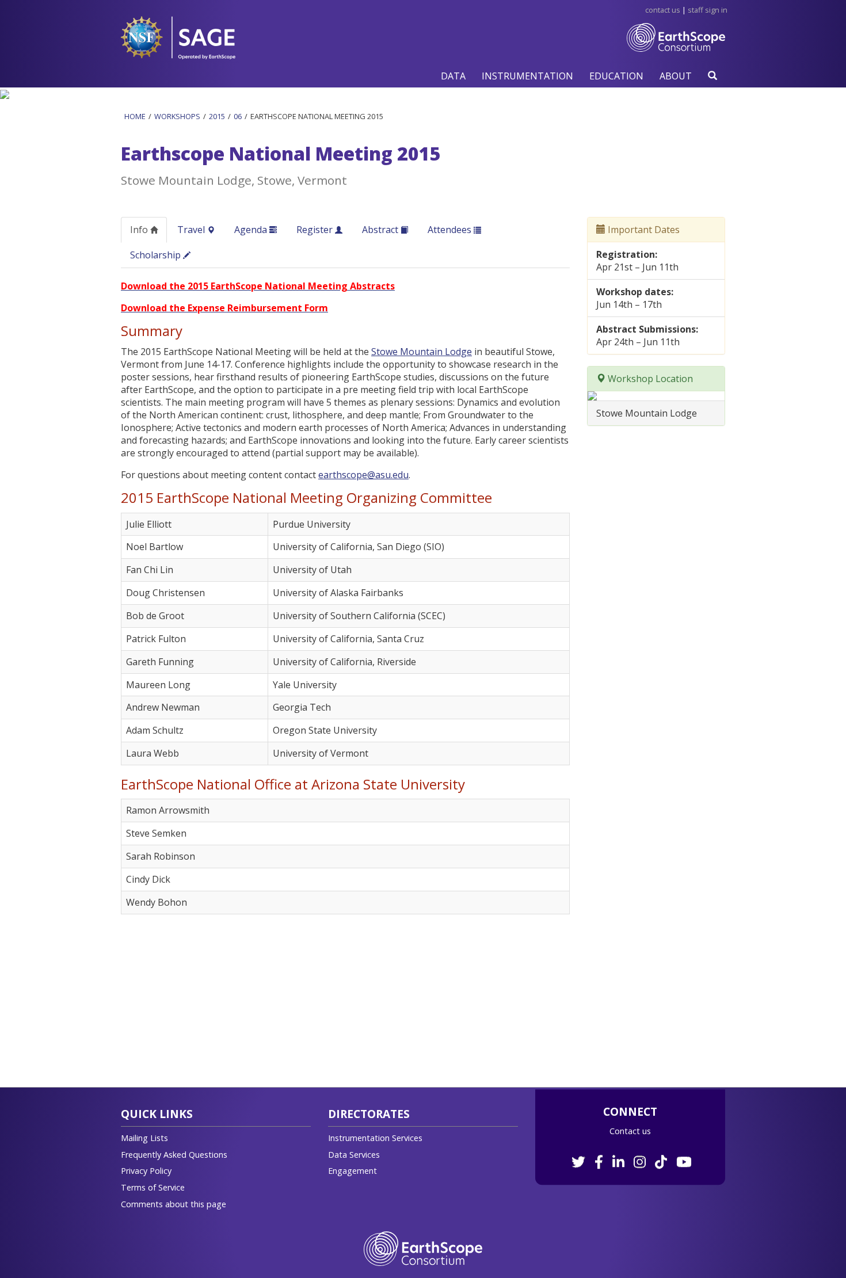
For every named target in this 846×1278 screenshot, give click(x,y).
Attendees (451, 229)
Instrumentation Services (375, 1137)
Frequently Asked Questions (174, 1154)
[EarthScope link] (423, 1247)
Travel (192, 229)
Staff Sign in (707, 10)
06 (238, 116)
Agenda (251, 229)
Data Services (354, 1154)
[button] (453, 75)
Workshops (177, 116)
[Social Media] (630, 1155)
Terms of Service (153, 1187)
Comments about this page (173, 1204)
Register (315, 229)
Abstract (381, 229)
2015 (217, 116)
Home (135, 116)
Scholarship (156, 255)
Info (140, 229)
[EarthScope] (676, 46)
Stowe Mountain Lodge (421, 351)
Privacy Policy (146, 1170)
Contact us (630, 1131)
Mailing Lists (144, 1137)
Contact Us (662, 10)
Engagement (352, 1170)
